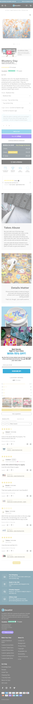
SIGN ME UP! (16, 371)
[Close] (30, 328)
